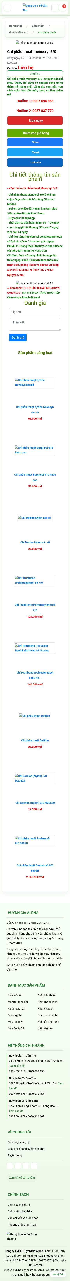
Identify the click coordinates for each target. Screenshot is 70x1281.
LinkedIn (35, 162)
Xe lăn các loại (16, 1008)
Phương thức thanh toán (22, 1224)
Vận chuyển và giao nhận (23, 1218)
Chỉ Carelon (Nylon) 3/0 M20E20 (35, 803)
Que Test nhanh (47, 1015)
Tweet (35, 152)
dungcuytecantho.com (29, 1270)
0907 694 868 (17, 1071)
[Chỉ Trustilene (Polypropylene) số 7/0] (35, 580)
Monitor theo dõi (18, 1002)
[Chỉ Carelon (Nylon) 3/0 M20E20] (35, 778)
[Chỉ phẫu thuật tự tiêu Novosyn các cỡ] (35, 382)
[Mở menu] (7, 7)
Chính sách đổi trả (19, 1204)
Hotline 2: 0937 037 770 (35, 110)
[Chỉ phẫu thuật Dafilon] (35, 716)
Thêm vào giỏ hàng (35, 133)
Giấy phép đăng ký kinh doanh (26, 1149)
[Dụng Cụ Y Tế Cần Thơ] (35, 7)
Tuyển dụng (15, 1155)
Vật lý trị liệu (45, 1028)
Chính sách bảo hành (20, 1211)
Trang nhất (15, 26)
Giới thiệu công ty (18, 1142)
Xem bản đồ (17, 1066)
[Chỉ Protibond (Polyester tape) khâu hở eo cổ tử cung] (35, 648)
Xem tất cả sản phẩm (22, 1177)
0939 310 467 (36, 1116)
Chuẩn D (35, 74)
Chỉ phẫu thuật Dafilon (35, 740)
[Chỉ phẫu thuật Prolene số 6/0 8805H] (35, 840)
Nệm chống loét (47, 1002)
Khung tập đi (45, 1008)
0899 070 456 (36, 1094)
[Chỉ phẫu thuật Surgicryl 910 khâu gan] (35, 450)
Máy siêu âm (15, 995)
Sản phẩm (38, 26)
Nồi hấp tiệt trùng (48, 1022)
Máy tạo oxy (15, 1022)
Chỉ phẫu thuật (47, 32)
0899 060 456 (36, 1071)
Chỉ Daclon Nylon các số (35, 542)
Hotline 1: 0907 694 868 (35, 100)
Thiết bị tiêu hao (18, 32)
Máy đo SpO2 (16, 1028)
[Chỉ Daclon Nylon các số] (35, 518)
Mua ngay (35, 120)
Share (35, 142)
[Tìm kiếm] (54, 7)
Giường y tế (15, 1015)
